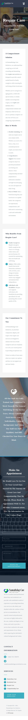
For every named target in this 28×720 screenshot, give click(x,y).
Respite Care (10, 685)
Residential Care (11, 682)
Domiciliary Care (12, 679)
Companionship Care (13, 688)
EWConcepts (10, 713)
